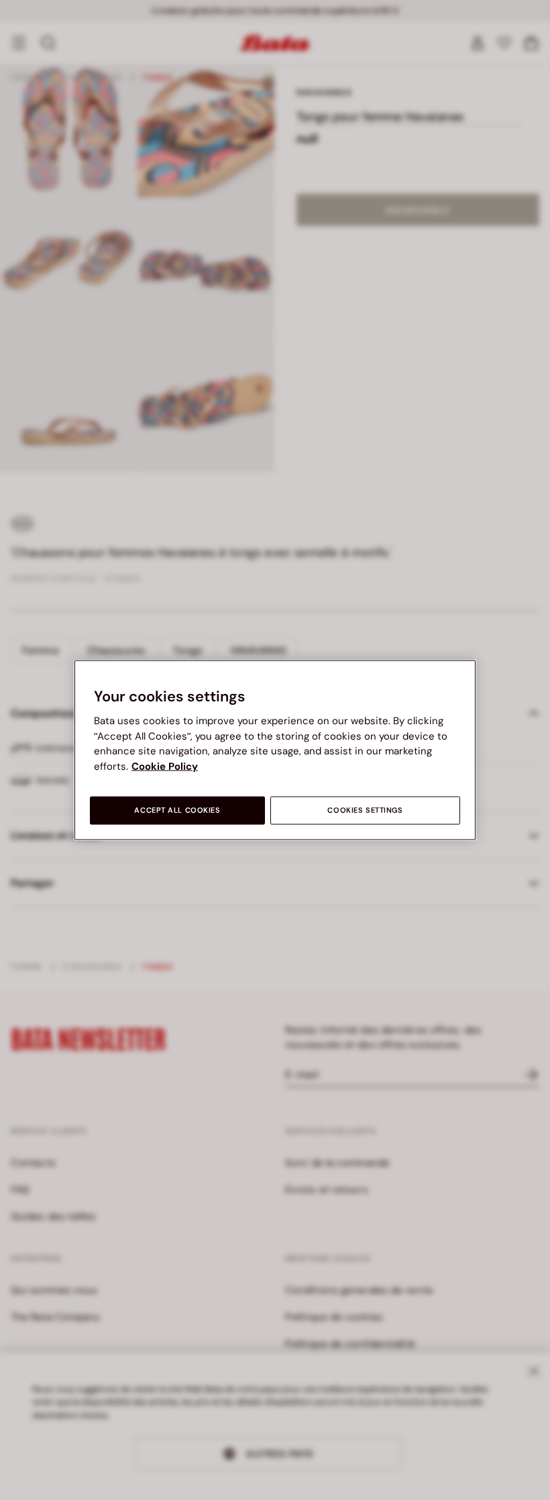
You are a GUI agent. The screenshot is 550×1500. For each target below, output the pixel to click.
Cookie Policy (164, 765)
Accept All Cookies (177, 810)
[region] (275, 750)
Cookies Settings (364, 810)
